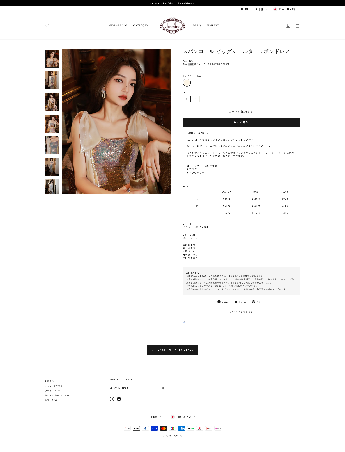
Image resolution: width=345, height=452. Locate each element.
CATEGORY (141, 25)
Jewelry (213, 25)
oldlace (186, 82)
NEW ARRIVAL (118, 25)
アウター (194, 169)
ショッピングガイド (55, 385)
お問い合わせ (51, 400)
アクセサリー (196, 172)
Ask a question (241, 312)
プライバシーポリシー (56, 390)
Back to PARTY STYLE (175, 349)
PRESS (197, 25)
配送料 (191, 64)
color (192, 76)
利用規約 (49, 381)
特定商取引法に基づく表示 (58, 395)
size (185, 93)
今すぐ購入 (241, 122)
